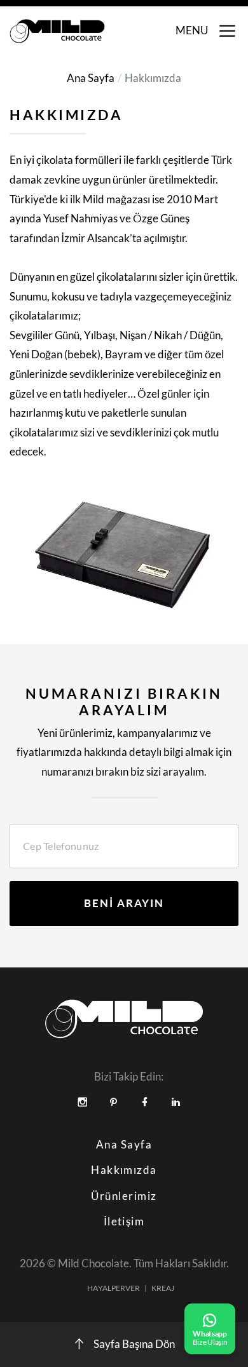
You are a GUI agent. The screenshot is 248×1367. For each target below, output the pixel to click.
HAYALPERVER (113, 1288)
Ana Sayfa (90, 78)
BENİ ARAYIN (124, 903)
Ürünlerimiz (123, 1196)
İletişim (124, 1221)
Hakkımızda (124, 1170)
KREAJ (162, 1288)
